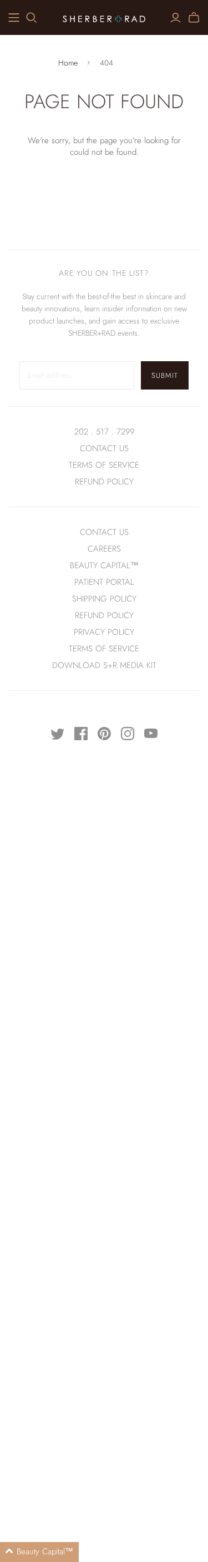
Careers (104, 549)
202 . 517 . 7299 (104, 432)
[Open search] (31, 17)
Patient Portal (104, 582)
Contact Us (104, 448)
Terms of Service (104, 465)
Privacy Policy (104, 632)
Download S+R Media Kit (104, 665)
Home (68, 63)
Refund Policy (104, 615)
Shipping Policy (104, 599)
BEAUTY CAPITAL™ (104, 565)
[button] (39, 1552)
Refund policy (104, 482)
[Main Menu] (13, 17)
